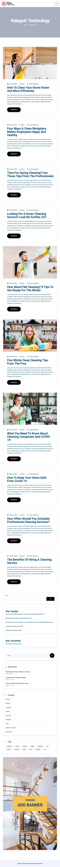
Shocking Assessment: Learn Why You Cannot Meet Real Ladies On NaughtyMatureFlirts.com (29, 622)
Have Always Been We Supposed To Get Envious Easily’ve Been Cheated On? (25, 614)
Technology (9, 731)
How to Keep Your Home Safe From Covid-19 (26, 479)
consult (25, 746)
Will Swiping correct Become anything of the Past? (19, 618)
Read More (14, 109)
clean (17, 746)
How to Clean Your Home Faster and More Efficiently (28, 89)
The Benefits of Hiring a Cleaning (16, 677)
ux (45, 749)
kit (47, 746)
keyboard (40, 746)
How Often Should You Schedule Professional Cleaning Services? (28, 520)
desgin (32, 746)
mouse (8, 749)
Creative (8, 711)
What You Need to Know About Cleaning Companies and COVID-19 (29, 437)
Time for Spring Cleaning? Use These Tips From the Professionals (30, 174)
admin (22, 84)
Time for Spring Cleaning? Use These (17, 683)
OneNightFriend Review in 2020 (13, 630)
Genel (7, 723)
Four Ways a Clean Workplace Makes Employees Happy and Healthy (26, 132)
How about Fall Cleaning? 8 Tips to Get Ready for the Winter (30, 288)
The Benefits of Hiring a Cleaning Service (29, 561)
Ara (6, 595)
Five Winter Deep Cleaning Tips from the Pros (27, 362)
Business (8, 699)
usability (38, 749)
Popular (16, 749)
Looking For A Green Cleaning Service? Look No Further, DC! (26, 215)
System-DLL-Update (11, 727)
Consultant (8, 707)
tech (31, 749)
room (24, 749)
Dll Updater (8, 719)
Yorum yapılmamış (34, 84)
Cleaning (8, 703)
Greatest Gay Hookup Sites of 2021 (14, 626)
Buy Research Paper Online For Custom (18, 672)
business (9, 746)
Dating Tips (8, 715)
